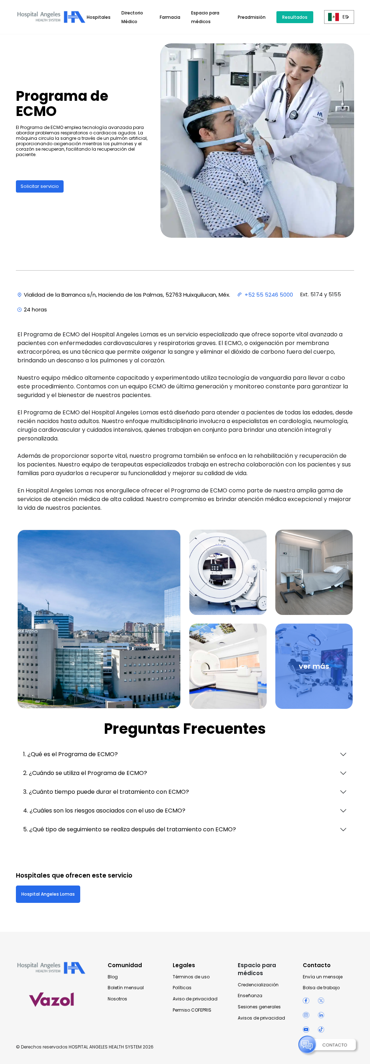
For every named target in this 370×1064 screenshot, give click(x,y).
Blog (113, 977)
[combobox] (339, 17)
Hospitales (99, 17)
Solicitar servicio (40, 186)
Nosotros (117, 999)
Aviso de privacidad (195, 999)
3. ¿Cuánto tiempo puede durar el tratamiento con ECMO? (106, 792)
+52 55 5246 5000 (269, 294)
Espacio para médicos (257, 969)
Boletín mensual (126, 988)
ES (345, 16)
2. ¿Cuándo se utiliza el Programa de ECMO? (85, 773)
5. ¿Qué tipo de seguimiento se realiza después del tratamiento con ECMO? (129, 829)
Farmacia (170, 17)
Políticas (182, 988)
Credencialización (258, 985)
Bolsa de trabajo (321, 988)
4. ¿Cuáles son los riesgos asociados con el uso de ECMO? (104, 810)
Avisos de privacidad (261, 1018)
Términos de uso (191, 977)
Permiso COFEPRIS (192, 1010)
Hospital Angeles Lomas (48, 894)
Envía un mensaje (323, 977)
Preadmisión (252, 17)
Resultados (294, 17)
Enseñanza (250, 996)
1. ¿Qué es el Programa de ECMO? (70, 754)
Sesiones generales (259, 1007)
